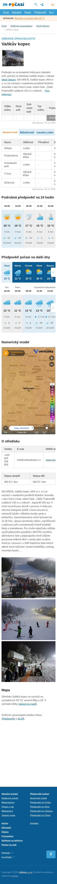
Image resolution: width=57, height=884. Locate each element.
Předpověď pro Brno (40, 806)
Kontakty (34, 823)
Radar (27, 12)
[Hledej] (36, 4)
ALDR (21, 718)
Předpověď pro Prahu (40, 802)
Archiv (5, 823)
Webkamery (7, 811)
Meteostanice (8, 802)
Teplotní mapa (8, 815)
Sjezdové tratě (10, 132)
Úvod (6, 12)
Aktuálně (16, 12)
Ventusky (6, 852)
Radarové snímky (10, 798)
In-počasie (7, 857)
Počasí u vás (8, 806)
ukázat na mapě (27, 704)
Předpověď (40, 12)
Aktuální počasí (10, 794)
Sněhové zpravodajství (21, 26)
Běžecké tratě (27, 132)
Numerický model (38, 798)
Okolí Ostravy (42, 26)
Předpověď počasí (39, 794)
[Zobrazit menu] (52, 4)
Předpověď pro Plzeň (40, 815)
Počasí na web (9, 845)
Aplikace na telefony (12, 840)
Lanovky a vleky (45, 132)
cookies (14, 876)
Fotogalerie (7, 836)
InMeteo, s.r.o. (26, 872)
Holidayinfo (8, 718)
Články (5, 832)
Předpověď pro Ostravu (41, 811)
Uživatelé (6, 827)
